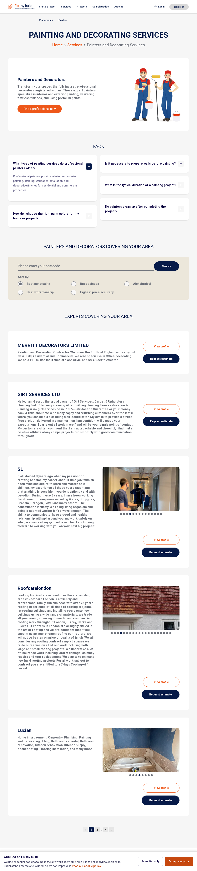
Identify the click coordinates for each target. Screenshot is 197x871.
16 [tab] (158, 633)
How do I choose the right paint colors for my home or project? (46, 216)
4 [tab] (130, 514)
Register (179, 6)
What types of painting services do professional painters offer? (48, 166)
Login (161, 6)
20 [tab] (170, 633)
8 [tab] (143, 514)
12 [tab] (155, 514)
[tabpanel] (141, 489)
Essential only (150, 861)
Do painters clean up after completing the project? (135, 209)
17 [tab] (161, 633)
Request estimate (161, 358)
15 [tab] (155, 633)
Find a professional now (39, 109)
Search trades (100, 6)
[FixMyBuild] (21, 6)
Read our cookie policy (86, 866)
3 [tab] (127, 514)
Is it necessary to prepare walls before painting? (140, 163)
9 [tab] (146, 514)
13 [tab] (158, 514)
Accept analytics (179, 861)
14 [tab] (161, 514)
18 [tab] (164, 633)
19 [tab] (167, 633)
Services (66, 6)
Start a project (47, 6)
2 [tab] (124, 514)
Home (57, 45)
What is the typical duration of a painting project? (140, 185)
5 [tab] (133, 514)
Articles (118, 6)
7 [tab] (139, 514)
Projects (82, 6)
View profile (161, 346)
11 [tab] (152, 514)
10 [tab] (149, 514)
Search (166, 266)
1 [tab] (121, 514)
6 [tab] (136, 514)
